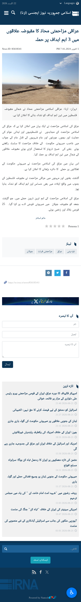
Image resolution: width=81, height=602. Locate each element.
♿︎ (72, 592)
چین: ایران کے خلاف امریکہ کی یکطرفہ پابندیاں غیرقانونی (44, 432)
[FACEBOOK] (40, 572)
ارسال (7, 364)
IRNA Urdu (45, 13)
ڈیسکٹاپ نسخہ (40, 560)
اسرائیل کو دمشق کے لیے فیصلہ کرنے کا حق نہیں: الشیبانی (45, 410)
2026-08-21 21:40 (65, 404)
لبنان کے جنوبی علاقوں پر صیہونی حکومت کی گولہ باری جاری (42, 421)
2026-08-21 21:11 (65, 426)
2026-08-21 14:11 (65, 470)
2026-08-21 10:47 (65, 514)
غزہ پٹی (71, 251)
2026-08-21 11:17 (65, 487)
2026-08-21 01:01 (65, 531)
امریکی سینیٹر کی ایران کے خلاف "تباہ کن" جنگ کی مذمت (44, 509)
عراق (59, 251)
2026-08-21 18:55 (65, 437)
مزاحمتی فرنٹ (45, 251)
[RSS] (34, 572)
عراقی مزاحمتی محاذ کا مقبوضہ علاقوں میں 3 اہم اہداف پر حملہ (42, 35)
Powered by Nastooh (39, 598)
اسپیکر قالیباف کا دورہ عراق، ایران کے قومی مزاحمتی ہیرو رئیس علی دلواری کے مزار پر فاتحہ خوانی (41, 396)
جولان (30, 251)
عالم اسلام (40, 218)
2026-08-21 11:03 (65, 503)
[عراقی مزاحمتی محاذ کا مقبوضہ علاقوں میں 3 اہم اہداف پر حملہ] (40, 78)
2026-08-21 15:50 (65, 454)
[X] (47, 572)
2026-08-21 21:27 (65, 415)
